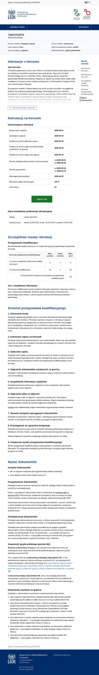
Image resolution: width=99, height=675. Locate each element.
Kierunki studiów (17, 27)
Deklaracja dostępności (61, 655)
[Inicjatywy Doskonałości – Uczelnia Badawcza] (86, 14)
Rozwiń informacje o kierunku (23, 108)
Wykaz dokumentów (86, 99)
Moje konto (84, 27)
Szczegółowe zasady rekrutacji (86, 83)
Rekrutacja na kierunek (86, 76)
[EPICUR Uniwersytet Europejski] (77, 14)
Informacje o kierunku (86, 69)
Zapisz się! (42, 199)
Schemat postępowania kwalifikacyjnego (87, 91)
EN (89, 2)
